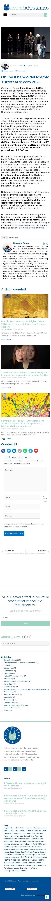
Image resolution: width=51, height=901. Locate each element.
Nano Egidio (9, 684)
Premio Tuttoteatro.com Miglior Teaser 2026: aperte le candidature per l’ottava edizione (23, 324)
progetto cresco (10, 849)
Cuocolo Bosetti (28, 833)
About (4, 238)
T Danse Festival (40, 857)
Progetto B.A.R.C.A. (11, 694)
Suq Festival (26, 857)
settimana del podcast (31, 854)
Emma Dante (29, 836)
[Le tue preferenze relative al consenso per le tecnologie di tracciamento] (47, 897)
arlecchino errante (40, 828)
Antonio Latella (26, 828)
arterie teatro (27, 831)
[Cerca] (45, 15)
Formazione (8, 671)
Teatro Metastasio (29, 863)
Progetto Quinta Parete (27, 849)
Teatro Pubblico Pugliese (19, 865)
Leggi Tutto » (6, 339)
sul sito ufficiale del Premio (29, 227)
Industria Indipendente (21, 844)
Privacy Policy (10, 889)
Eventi (6, 665)
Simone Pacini (21, 243)
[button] (5, 14)
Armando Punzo (13, 830)
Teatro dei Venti (28, 860)
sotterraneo (15, 857)
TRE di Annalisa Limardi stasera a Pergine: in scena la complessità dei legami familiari (24, 374)
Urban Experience (22, 868)
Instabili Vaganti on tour (13, 676)
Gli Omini (34, 839)
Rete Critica (14, 852)
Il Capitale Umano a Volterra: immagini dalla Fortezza (25, 784)
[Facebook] (43, 243)
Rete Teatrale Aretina (30, 852)
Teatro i (18, 863)
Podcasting (8, 692)
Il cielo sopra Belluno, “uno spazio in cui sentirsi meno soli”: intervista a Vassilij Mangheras (25, 798)
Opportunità (8, 71)
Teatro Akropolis (12, 860)
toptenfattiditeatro (38, 865)
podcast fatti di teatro (21, 846)
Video (6, 710)
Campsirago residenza (12, 833)
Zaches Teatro (20, 871)
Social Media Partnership (14, 705)
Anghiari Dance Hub (12, 828)
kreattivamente (41, 895)
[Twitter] (46, 243)
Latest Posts (13, 238)
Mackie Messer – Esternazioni (16, 681)
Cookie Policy (32, 889)
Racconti (7, 697)
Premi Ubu (36, 846)
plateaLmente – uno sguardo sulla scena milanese (24, 689)
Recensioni (8, 700)
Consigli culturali (10, 660)
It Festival (35, 844)
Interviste (8, 678)
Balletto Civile (40, 831)
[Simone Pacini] (7, 247)
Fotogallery (8, 673)
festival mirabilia (24, 839)
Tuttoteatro (21, 71)
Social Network (10, 708)
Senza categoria (10, 702)
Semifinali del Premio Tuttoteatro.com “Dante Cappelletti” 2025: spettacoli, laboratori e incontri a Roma (22, 424)
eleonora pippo (17, 836)
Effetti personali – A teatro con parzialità (20, 663)
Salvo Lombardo (14, 854)
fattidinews (8, 668)
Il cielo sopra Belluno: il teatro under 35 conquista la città (25, 812)
